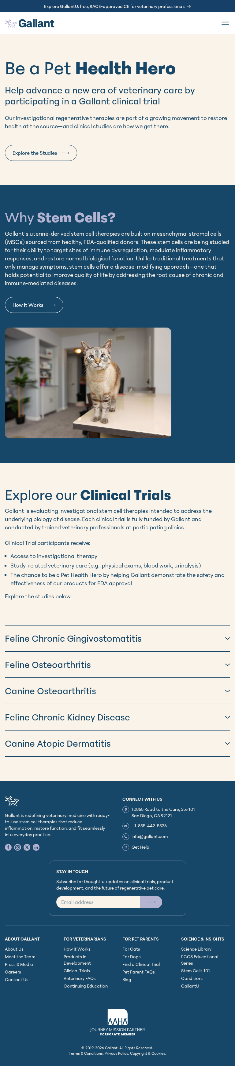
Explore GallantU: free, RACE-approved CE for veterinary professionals (114, 6)
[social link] (8, 847)
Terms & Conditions (86, 1053)
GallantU (190, 985)
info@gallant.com (150, 836)
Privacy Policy (116, 1053)
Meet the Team (20, 956)
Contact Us (16, 979)
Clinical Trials (77, 970)
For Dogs (131, 956)
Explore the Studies (35, 153)
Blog (126, 979)
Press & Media (19, 964)
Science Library (196, 949)
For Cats (131, 949)
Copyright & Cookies (147, 1053)
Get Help (140, 847)
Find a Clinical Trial (141, 964)
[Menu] (225, 23)
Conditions (192, 978)
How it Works (77, 949)
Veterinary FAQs (80, 978)
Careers (13, 971)
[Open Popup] (151, 902)
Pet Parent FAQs (138, 971)
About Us (14, 949)
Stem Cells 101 (195, 970)
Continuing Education (86, 985)
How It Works (28, 305)
